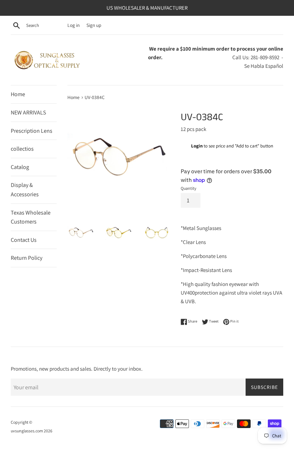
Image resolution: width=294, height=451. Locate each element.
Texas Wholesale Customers (31, 217)
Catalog (20, 167)
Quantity (188, 188)
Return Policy (26, 258)
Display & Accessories (25, 189)
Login (197, 146)
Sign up (93, 25)
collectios (22, 148)
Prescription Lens (31, 131)
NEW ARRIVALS (28, 112)
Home (18, 94)
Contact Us (24, 240)
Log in (73, 25)
